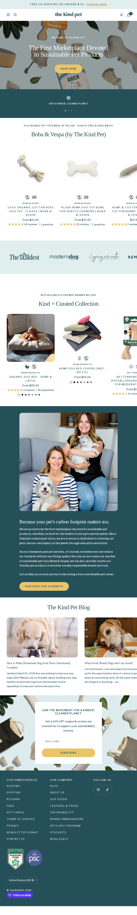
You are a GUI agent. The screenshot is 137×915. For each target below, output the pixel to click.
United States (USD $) (21, 880)
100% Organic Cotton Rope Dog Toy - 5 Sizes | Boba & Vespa (31, 211)
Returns (13, 799)
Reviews (13, 786)
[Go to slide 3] (71, 110)
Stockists (58, 832)
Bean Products (30, 373)
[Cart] (128, 14)
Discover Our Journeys (44, 586)
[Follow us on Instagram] (98, 789)
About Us (57, 792)
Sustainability (62, 812)
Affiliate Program (65, 825)
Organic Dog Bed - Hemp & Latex (30, 378)
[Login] (121, 14)
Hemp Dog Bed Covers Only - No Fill (82, 370)
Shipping (14, 792)
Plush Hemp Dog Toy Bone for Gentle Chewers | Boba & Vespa (83, 211)
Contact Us (16, 838)
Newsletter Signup (22, 832)
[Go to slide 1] (65, 110)
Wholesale (59, 838)
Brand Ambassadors (67, 819)
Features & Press (64, 805)
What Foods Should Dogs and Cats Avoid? (109, 663)
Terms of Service (21, 819)
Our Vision (58, 799)
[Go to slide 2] (68, 110)
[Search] (15, 14)
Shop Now (68, 68)
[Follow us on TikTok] (107, 789)
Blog (54, 786)
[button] (16, 224)
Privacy (13, 825)
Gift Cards (15, 812)
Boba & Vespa (31, 203)
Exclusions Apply (97, 4)
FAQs (10, 805)
